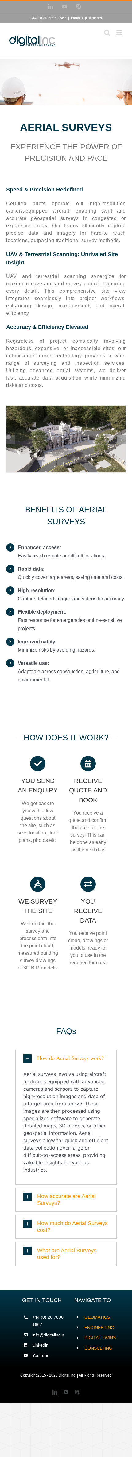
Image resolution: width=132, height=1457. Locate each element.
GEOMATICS (97, 1317)
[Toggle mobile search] (107, 32)
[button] (10, 439)
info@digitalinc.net (86, 18)
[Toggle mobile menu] (119, 32)
